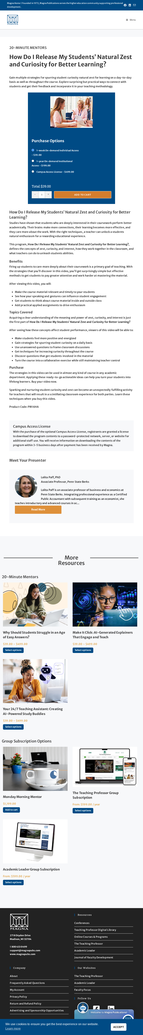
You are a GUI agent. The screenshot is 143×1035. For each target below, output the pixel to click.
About (14, 976)
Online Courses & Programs (91, 936)
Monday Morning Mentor (22, 797)
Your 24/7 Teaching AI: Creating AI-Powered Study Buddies (33, 711)
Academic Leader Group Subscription (31, 869)
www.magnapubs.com (22, 954)
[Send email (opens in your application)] (134, 5)
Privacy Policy (18, 996)
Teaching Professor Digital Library (95, 930)
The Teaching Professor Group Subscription (96, 795)
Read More (38, 509)
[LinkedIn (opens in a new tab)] (130, 5)
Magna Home (13, 3)
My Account (17, 989)
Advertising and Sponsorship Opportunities (37, 1010)
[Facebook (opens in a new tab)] (125, 5)
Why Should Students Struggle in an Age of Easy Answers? (34, 634)
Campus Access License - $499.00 (55, 171)
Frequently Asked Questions (27, 983)
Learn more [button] (13, 1028)
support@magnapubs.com (25, 950)
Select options (13, 650)
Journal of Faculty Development (93, 957)
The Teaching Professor (88, 943)
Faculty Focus (82, 989)
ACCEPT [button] (118, 1027)
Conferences (82, 923)
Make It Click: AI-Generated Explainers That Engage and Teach (103, 634)
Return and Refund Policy (25, 1003)
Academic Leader (84, 950)
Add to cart (82, 194)
